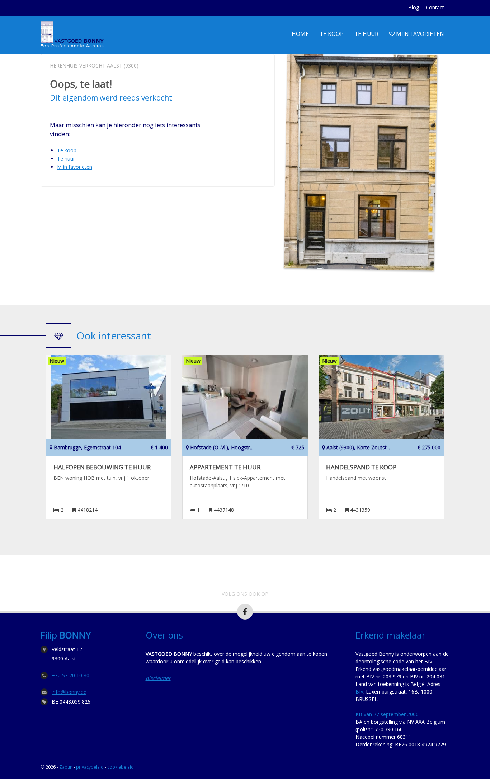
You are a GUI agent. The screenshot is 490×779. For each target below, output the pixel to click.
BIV (359, 691)
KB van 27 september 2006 (387, 714)
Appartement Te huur (225, 467)
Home (300, 34)
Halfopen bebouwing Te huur (102, 467)
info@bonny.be (69, 691)
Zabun (65, 767)
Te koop (332, 34)
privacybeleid (90, 767)
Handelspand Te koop (361, 467)
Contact (435, 7)
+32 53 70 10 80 (70, 675)
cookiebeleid (120, 767)
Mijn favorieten (419, 34)
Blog (413, 7)
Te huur (366, 34)
